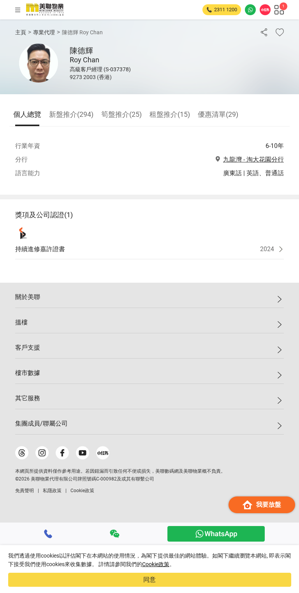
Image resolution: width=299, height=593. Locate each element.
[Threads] (21, 452)
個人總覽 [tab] (27, 114)
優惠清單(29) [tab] (218, 114)
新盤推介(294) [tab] (71, 114)
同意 (149, 579)
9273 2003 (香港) (91, 77)
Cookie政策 (155, 564)
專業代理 (44, 32)
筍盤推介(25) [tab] (121, 114)
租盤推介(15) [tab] (170, 114)
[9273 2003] (48, 534)
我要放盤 (268, 504)
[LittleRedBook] (102, 452)
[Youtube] (82, 452)
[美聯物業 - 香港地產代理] (44, 10)
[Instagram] (42, 452)
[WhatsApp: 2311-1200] (250, 9)
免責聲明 (24, 490)
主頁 (20, 32)
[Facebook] (62, 452)
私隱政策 (52, 490)
